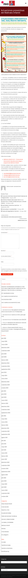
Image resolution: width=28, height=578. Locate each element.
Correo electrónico (6, 256)
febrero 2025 (4, 360)
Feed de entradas (5, 545)
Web (2, 262)
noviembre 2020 (5, 465)
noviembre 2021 (5, 431)
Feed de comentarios (6, 548)
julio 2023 (3, 391)
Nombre (3, 250)
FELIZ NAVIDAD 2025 (6, 299)
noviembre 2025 (5, 350)
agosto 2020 (4, 474)
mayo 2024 (4, 375)
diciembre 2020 (5, 462)
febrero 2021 (4, 456)
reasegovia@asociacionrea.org (11, 175)
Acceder (3, 542)
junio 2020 (3, 481)
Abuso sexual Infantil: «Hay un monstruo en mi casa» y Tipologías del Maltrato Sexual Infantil (13, 329)
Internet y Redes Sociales (7, 519)
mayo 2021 (4, 447)
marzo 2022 (4, 422)
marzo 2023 (4, 400)
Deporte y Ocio (5, 510)
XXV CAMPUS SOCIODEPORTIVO (9, 296)
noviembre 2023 (5, 385)
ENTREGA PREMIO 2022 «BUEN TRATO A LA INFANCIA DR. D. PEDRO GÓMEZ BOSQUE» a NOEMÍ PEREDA (13, 201)
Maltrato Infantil (5, 525)
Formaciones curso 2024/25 (19, 319)
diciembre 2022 (5, 406)
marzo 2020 (4, 490)
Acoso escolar (5, 507)
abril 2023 (3, 397)
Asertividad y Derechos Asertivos (10, 205)
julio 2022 (3, 416)
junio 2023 (3, 394)
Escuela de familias (6, 513)
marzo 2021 (4, 453)
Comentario (4, 232)
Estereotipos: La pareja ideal (9, 209)
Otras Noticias (5, 531)
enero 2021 (4, 459)
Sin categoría (4, 535)
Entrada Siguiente (22, 219)
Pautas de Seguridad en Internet (10, 211)
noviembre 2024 (5, 366)
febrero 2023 (4, 403)
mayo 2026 (4, 341)
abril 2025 (3, 357)
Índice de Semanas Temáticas (9, 516)
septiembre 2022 (5, 412)
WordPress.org (5, 551)
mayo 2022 (4, 419)
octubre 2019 (4, 496)
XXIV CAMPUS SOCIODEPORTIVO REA (10, 302)
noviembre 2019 (5, 493)
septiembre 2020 (5, 471)
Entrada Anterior (11, 216)
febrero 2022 (4, 425)
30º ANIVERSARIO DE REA (7, 293)
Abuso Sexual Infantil (6, 504)
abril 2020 (3, 487)
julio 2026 (3, 338)
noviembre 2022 (5, 409)
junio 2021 (3, 443)
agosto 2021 (4, 437)
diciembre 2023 (5, 381)
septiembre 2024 (5, 369)
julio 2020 (3, 478)
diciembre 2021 (5, 428)
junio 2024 (4, 372)
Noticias (3, 528)
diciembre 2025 (5, 347)
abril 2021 (3, 450)
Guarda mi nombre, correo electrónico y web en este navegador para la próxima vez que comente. (14, 270)
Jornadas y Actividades (7, 522)
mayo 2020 (4, 484)
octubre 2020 (4, 468)
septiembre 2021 (5, 434)
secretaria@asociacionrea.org (11, 177)
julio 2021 (3, 440)
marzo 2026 (4, 344)
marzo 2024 (4, 378)
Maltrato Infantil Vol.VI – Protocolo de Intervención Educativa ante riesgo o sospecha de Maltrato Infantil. (13, 161)
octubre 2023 (4, 388)
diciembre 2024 (5, 363)
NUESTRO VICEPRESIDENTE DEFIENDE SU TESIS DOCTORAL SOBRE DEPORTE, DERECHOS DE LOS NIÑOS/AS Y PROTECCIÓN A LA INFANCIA (13, 288)
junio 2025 (3, 354)
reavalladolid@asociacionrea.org (12, 173)
